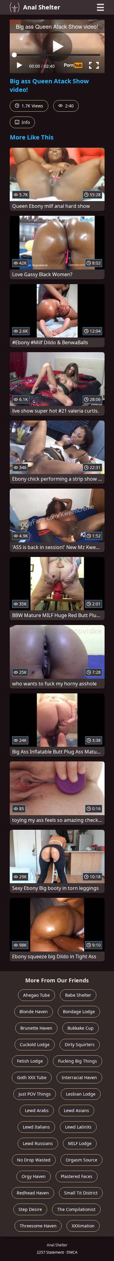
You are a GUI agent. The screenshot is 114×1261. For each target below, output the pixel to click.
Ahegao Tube (36, 995)
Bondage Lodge (79, 1011)
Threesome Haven (38, 1226)
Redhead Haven (33, 1193)
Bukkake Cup (80, 1028)
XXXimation (83, 1226)
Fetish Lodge (30, 1061)
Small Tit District (81, 1193)
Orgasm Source (81, 1160)
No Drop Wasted (33, 1160)
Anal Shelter (41, 7)
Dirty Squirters (80, 1044)
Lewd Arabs (37, 1110)
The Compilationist (76, 1209)
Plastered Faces (76, 1176)
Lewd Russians (38, 1143)
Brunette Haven (36, 1028)
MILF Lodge (80, 1143)
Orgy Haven (34, 1176)
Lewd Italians (36, 1127)
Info (25, 122)
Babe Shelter (78, 995)
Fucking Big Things (77, 1061)
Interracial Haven (79, 1077)
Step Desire (30, 1209)
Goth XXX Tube (32, 1077)
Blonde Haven (33, 1011)
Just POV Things (35, 1094)
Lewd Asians (76, 1110)
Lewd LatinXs (78, 1127)
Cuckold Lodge (35, 1044)
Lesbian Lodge (80, 1094)
